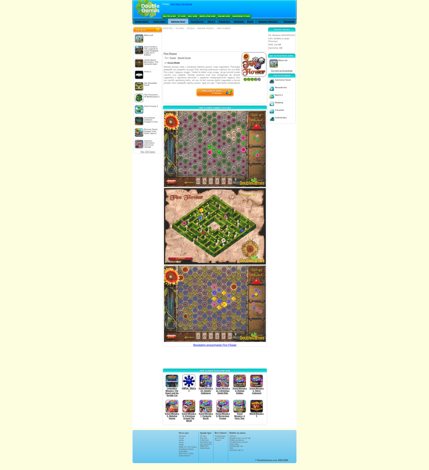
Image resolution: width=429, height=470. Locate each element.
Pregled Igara (220, 436)
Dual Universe (184, 456)
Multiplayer (169, 16)
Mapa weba (234, 444)
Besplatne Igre (208, 16)
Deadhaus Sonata (186, 449)
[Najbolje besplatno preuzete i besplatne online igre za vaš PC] (148, 9)
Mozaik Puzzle (184, 58)
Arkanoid (279, 110)
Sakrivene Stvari (241, 16)
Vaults (181, 445)
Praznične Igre (197, 22)
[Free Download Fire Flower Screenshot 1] (215, 149)
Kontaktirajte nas (236, 446)
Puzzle (250, 22)
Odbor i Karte (159, 22)
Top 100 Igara (147, 151)
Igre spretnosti (206, 444)
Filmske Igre (224, 22)
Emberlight (183, 451)
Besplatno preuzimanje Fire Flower (215, 345)
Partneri (232, 436)
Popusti (218, 440)
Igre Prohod (219, 438)
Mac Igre (192, 16)
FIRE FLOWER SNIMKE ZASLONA (215, 108)
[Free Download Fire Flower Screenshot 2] (215, 226)
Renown (182, 436)
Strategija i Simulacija (268, 22)
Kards (181, 443)
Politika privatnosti (236, 440)
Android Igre (281, 117)
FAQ (231, 448)
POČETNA (168, 28)
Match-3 (211, 22)
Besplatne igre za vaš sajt (239, 438)
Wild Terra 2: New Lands (186, 454)
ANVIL (181, 440)
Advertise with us (236, 450)
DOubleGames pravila (238, 442)
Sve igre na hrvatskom (282, 71)
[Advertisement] (215, 40)
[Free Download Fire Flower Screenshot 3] (215, 303)
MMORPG (204, 446)
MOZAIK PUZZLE (206, 28)
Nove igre (184, 433)
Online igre (224, 16)
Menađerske (289, 22)
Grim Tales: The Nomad (181, 4)
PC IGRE (180, 28)
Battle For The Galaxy (188, 447)
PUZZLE (191, 28)
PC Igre (182, 16)
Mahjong (279, 102)
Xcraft (181, 438)
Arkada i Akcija (141, 22)
